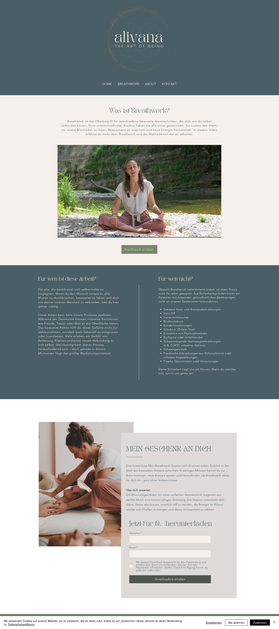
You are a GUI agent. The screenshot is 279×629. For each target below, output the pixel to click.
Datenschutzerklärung (21, 624)
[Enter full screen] (216, 232)
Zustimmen (260, 622)
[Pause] (62, 232)
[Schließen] (274, 622)
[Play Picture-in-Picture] (209, 232)
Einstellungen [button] (214, 622)
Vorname (134, 533)
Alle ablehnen (236, 622)
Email (132, 547)
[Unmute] (68, 232)
